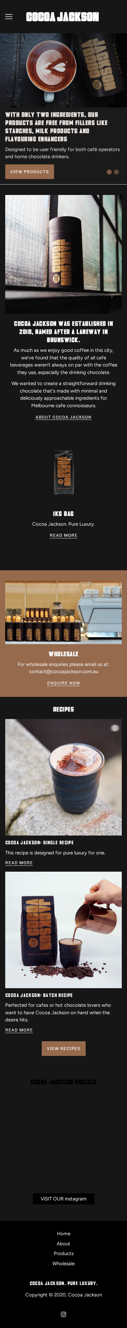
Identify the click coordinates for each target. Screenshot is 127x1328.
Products (64, 1253)
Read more (19, 863)
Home (63, 1234)
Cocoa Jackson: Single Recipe (39, 842)
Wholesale (63, 1263)
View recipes (63, 1048)
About (63, 1244)
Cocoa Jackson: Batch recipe (39, 995)
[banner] (62, 16)
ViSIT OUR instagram (64, 1199)
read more (64, 535)
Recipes (63, 710)
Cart (116, 16)
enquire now (63, 683)
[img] (63, 1314)
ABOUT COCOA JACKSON (63, 417)
